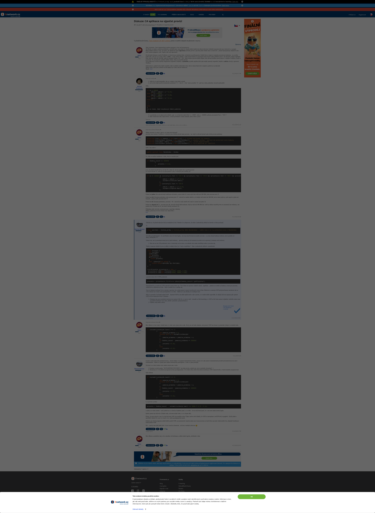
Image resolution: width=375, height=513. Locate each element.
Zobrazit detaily (138, 509)
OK (252, 497)
